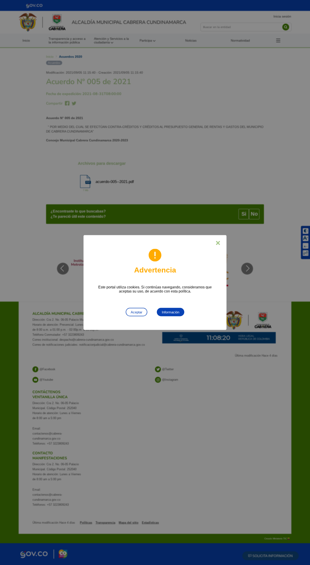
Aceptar (136, 312)
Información (170, 312)
